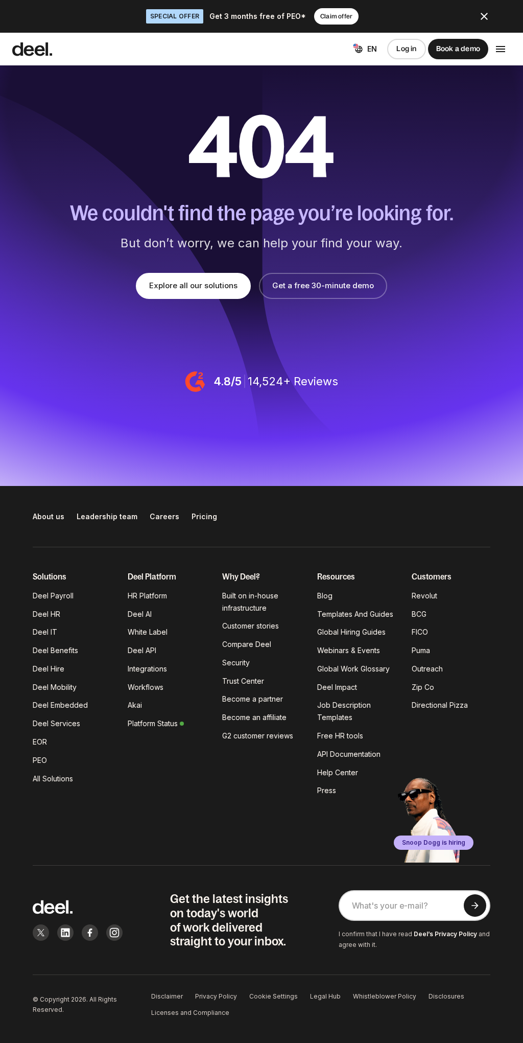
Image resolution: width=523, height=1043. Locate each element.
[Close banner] (484, 16)
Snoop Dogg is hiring (433, 842)
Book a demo (458, 48)
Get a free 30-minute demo (323, 285)
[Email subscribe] (475, 905)
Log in (406, 48)
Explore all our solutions (193, 285)
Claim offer (336, 16)
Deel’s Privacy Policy (445, 934)
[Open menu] (500, 49)
